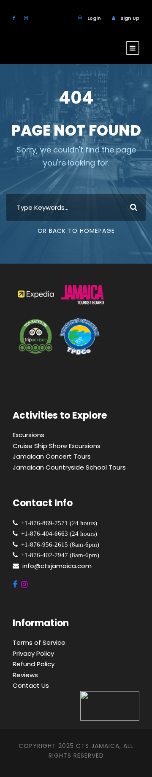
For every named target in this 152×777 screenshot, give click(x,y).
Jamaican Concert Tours (52, 456)
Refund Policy (33, 664)
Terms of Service (39, 642)
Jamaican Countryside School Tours (69, 467)
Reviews (25, 674)
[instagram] (26, 18)
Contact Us (31, 685)
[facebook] (14, 18)
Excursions (28, 434)
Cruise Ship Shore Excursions (56, 445)
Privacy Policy (33, 653)
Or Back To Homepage (76, 231)
